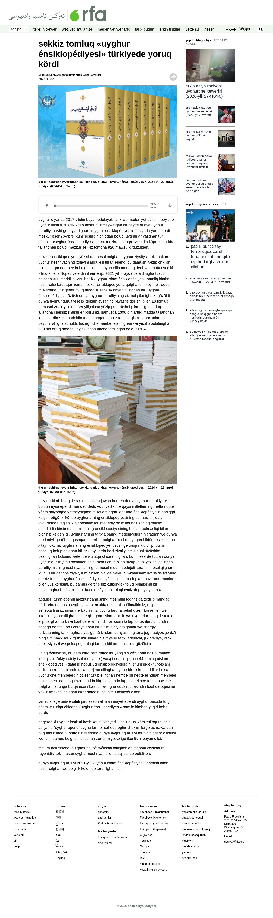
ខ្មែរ (57, 840)
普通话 (60, 811)
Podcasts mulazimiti (110, 823)
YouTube (145, 840)
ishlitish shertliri (191, 823)
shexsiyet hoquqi (192, 817)
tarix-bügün (144, 29)
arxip (17, 846)
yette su (192, 29)
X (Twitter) (146, 835)
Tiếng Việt (62, 852)
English (60, 858)
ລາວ (58, 835)
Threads (145, 852)
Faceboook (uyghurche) (154, 811)
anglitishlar (104, 817)
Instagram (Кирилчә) (153, 829)
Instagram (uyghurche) (154, 823)
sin (15, 840)
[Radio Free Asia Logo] (57, 13)
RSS (143, 858)
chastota (103, 811)
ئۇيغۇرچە (231, 29)
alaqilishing (105, 842)
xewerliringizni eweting (153, 869)
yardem (186, 852)
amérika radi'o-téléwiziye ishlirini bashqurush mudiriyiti (197, 835)
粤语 (58, 817)
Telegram (145, 846)
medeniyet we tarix (114, 29)
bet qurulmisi (190, 858)
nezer (209, 29)
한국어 (60, 829)
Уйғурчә (245, 29)
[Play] (49, 206)
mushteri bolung (150, 863)
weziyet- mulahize (77, 29)
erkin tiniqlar (170, 29)
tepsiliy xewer (45, 29)
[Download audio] (170, 205)
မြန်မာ (59, 823)
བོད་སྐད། (60, 846)
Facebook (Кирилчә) (153, 817)
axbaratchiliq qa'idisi (194, 811)
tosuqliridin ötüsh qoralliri (113, 837)
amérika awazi (191, 846)
